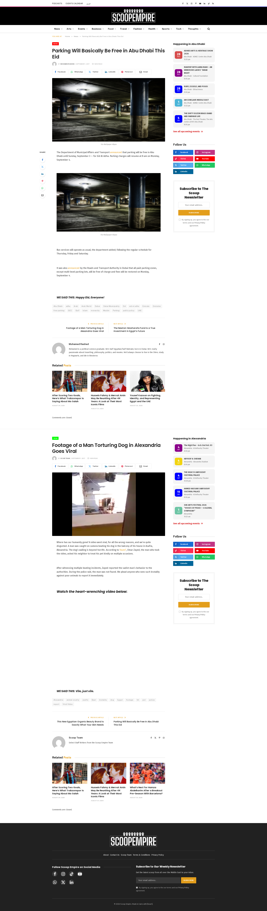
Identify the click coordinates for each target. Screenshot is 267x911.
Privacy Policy (200, 223)
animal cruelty (73, 700)
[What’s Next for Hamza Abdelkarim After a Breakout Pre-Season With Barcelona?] (147, 773)
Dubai (97, 306)
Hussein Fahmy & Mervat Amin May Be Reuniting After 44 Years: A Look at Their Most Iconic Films (108, 400)
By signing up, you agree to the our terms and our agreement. (195, 223)
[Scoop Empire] (133, 16)
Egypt (120, 700)
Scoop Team (65, 458)
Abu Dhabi (58, 306)
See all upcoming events (188, 131)
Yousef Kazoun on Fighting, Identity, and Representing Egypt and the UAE (145, 398)
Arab (76, 306)
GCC (70, 311)
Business (96, 29)
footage (129, 700)
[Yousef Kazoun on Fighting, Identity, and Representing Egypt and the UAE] (147, 381)
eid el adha (134, 306)
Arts (69, 29)
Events (81, 29)
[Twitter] (42, 167)
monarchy (95, 311)
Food (110, 29)
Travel (123, 29)
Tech (178, 29)
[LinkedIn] (42, 174)
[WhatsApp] (42, 188)
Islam (85, 311)
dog (112, 700)
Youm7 (122, 550)
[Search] (208, 29)
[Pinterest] (42, 181)
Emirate (146, 306)
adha (68, 306)
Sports (166, 29)
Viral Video (68, 704)
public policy (128, 311)
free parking (59, 311)
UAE (140, 311)
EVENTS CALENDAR (74, 4)
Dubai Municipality (111, 306)
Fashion (138, 29)
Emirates (157, 306)
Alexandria (58, 700)
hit (138, 700)
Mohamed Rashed (67, 64)
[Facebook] (42, 160)
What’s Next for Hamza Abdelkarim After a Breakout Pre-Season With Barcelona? (146, 790)
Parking (116, 311)
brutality (103, 700)
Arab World (86, 306)
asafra (85, 700)
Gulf (77, 311)
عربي (88, 4)
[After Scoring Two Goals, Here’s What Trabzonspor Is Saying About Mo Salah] (69, 381)
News (57, 29)
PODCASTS (57, 4)
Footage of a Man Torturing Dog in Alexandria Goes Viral (85, 330)
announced (116, 152)
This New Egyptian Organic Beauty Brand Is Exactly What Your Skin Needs (80, 723)
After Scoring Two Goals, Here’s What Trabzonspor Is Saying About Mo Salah (68, 398)
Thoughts (193, 29)
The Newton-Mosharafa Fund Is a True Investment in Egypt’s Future (134, 330)
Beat (94, 700)
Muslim (106, 311)
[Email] (42, 195)
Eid (124, 306)
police (152, 700)
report (56, 704)
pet (144, 700)
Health (151, 29)
